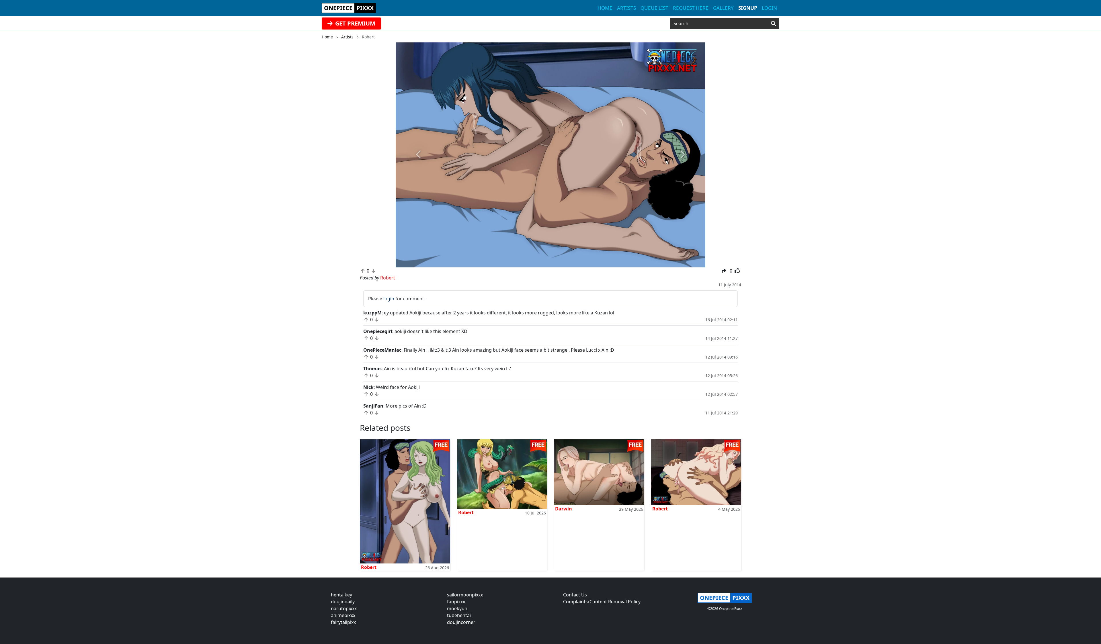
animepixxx (343, 615)
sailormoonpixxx (465, 595)
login (388, 298)
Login (769, 8)
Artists (626, 8)
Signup (747, 8)
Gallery (723, 8)
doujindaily (343, 601)
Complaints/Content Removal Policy (602, 601)
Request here (690, 8)
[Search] (773, 23)
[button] (419, 154)
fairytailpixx (343, 622)
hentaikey (341, 595)
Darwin (563, 509)
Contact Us (575, 595)
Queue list (654, 8)
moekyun (457, 608)
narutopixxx (344, 608)
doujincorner (461, 622)
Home (605, 8)
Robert (368, 567)
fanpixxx (456, 601)
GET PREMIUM (354, 23)
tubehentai (459, 615)
